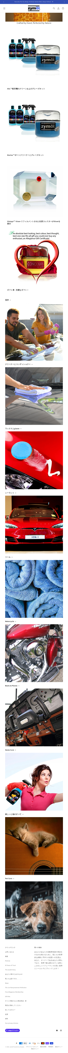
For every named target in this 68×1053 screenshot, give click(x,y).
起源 (6, 1014)
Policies (7, 961)
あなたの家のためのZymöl (13, 974)
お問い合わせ (9, 952)
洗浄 (7, 300)
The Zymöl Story (10, 970)
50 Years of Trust (10, 965)
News (7, 983)
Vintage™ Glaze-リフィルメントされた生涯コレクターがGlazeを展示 (33, 222)
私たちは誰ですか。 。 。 (13, 979)
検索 (6, 956)
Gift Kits (7, 996)
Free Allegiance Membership (14, 992)
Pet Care (8, 878)
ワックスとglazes (12, 428)
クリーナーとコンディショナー (18, 364)
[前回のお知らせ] (4, 2)
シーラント (9, 493)
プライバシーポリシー (32, 1047)
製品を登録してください (13, 1005)
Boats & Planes (11, 686)
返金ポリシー (59, 1047)
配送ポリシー (35, 1049)
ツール (8, 557)
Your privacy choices (11, 1023)
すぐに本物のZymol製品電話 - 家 (16, 1001)
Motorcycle (9, 621)
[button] (4, 8)
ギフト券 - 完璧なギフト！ (18, 290)
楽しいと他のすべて (13, 814)
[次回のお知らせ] (64, 2)
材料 (6, 1019)
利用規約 (50, 1047)
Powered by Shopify (18, 1047)
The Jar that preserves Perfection (16, 987)
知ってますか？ (10, 1010)
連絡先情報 (43, 1047)
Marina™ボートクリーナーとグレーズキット (25, 155)
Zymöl (11, 1047)
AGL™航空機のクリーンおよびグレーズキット (26, 89)
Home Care (9, 750)
